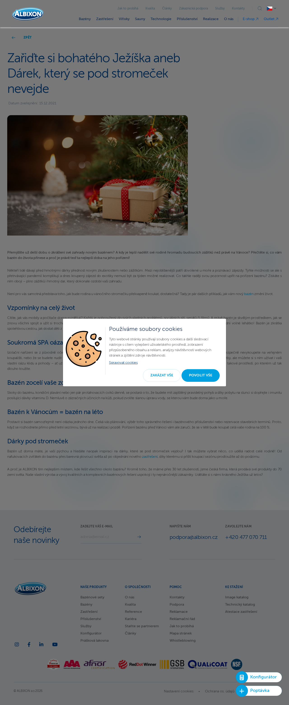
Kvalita (150, 8)
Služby (220, 8)
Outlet (269, 19)
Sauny (140, 19)
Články (167, 8)
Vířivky (124, 19)
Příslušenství (187, 19)
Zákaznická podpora (193, 8)
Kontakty (238, 8)
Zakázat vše (161, 375)
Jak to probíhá (127, 8)
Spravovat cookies (123, 363)
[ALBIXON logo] (28, 14)
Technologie (161, 19)
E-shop (249, 19)
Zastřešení (104, 19)
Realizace (211, 19)
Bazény (85, 19)
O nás (228, 19)
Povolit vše (200, 375)
